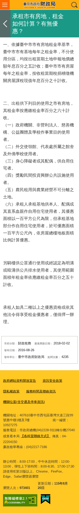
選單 (5, 5)
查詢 (74, 5)
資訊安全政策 (52, 380)
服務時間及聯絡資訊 (41, 391)
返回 (5, 23)
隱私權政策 (11, 391)
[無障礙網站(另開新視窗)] (20, 500)
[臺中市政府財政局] (39, 5)
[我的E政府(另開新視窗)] (45, 499)
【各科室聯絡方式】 (35, 436)
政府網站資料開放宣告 (19, 380)
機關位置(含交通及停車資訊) (24, 402)
